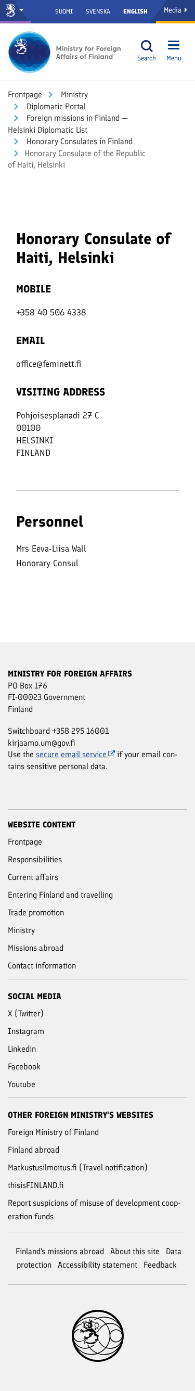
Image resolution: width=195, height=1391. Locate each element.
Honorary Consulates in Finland (78, 141)
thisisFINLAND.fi (36, 1185)
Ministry (73, 94)
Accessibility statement (97, 1265)
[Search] (146, 46)
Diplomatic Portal (55, 106)
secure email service (71, 754)
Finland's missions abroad (60, 1251)
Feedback (160, 1265)
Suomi (64, 11)
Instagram (26, 1031)
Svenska (98, 11)
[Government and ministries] (15, 11)
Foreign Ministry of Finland (53, 1132)
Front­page (25, 94)
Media (174, 10)
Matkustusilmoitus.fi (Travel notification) (78, 1167)
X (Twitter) (26, 1013)
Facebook (24, 1066)
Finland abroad (33, 1150)
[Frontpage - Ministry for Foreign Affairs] (65, 52)
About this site (135, 1251)
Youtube (21, 1084)
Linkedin (22, 1049)
